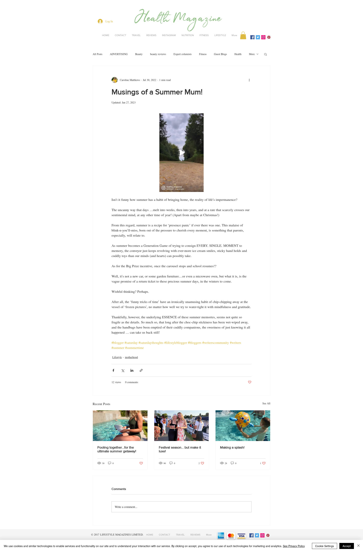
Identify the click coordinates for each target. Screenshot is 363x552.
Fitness (202, 54)
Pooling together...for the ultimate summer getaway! (116, 449)
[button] (243, 35)
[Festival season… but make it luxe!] (181, 425)
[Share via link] (141, 370)
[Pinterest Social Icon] (269, 37)
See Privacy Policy (294, 546)
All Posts (97, 54)
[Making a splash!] (243, 425)
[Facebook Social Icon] (252, 37)
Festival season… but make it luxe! (180, 449)
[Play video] (181, 152)
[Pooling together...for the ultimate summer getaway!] (120, 425)
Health (237, 54)
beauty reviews (158, 54)
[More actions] (249, 80)
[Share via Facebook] (113, 370)
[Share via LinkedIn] (132, 370)
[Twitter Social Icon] (258, 37)
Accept (347, 546)
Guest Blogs (220, 54)
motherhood (131, 357)
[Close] (358, 546)
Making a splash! (232, 447)
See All (266, 403)
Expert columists (183, 54)
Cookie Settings (324, 546)
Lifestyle (117, 357)
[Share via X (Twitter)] (122, 370)
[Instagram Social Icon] (263, 37)
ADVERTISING (119, 54)
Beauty (139, 54)
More (252, 54)
